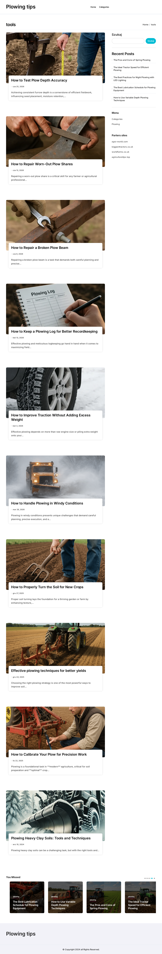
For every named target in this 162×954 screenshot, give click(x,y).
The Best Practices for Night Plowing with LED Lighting (134, 78)
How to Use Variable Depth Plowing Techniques (131, 99)
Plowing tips (21, 7)
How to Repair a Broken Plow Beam (39, 248)
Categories (104, 7)
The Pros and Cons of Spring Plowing (132, 60)
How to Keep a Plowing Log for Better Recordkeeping (54, 331)
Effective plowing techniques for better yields (48, 671)
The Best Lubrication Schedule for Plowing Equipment (134, 88)
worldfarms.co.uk (120, 152)
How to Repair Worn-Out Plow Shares (42, 164)
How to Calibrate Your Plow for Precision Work (49, 754)
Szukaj (117, 34)
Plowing (116, 124)
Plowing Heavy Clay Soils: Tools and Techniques (51, 838)
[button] (152, 897)
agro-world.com (120, 141)
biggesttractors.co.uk (122, 147)
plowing (12, 897)
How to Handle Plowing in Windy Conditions (47, 503)
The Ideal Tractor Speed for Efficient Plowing (131, 68)
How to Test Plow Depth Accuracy (39, 80)
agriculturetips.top (121, 157)
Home (93, 7)
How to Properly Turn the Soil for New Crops (47, 587)
